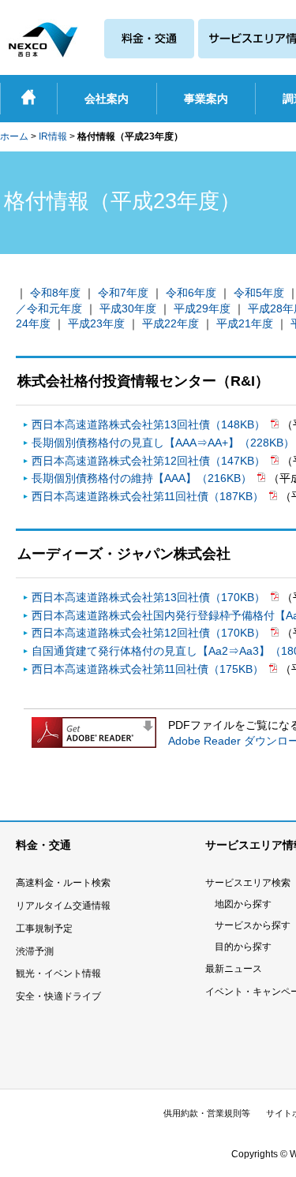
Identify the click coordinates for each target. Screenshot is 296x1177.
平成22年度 (170, 323)
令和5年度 (259, 292)
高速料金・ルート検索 (63, 882)
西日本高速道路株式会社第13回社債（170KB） (150, 597)
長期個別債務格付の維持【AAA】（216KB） (143, 478)
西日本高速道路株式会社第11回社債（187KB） (149, 496)
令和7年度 (123, 292)
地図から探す (243, 904)
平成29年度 (202, 308)
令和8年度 (55, 292)
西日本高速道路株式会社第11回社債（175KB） (149, 669)
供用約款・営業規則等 (206, 1113)
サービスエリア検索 (247, 882)
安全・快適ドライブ (58, 996)
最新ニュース (233, 968)
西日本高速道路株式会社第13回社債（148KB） (150, 424)
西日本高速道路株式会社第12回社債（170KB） (150, 632)
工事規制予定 (44, 928)
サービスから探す (252, 925)
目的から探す (243, 946)
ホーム (14, 136)
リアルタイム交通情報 (63, 905)
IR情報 (53, 136)
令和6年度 (191, 292)
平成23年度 (96, 323)
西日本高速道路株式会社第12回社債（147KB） (150, 460)
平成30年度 (127, 308)
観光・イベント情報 (58, 973)
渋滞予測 (35, 951)
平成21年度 (244, 323)
